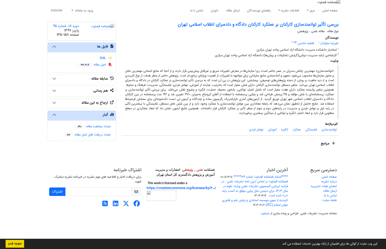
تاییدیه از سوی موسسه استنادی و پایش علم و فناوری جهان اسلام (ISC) (255, 202)
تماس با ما (196, 10)
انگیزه (284, 129)
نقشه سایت (329, 200)
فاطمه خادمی (306, 43)
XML (103, 58)
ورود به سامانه (83, 10)
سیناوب (265, 213)
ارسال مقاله (233, 10)
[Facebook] (136, 204)
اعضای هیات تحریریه (324, 186)
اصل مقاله (94, 64)
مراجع (325, 143)
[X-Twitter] (126, 204)
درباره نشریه (329, 181)
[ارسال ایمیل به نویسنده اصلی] (295, 42)
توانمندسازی (329, 129)
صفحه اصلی (330, 10)
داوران (214, 10)
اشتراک (57, 191)
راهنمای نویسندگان (259, 10)
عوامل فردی (256, 129)
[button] (280, 244)
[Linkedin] (115, 204)
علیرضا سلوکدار (329, 43)
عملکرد (297, 129)
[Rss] (105, 204)
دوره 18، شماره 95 (66, 26)
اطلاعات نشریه (290, 10)
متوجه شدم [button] (14, 243)
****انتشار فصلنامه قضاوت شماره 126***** (260, 176)
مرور (312, 10)
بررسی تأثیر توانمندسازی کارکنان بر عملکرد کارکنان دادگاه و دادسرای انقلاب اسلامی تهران (258, 24)
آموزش (272, 129)
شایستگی (311, 129)
